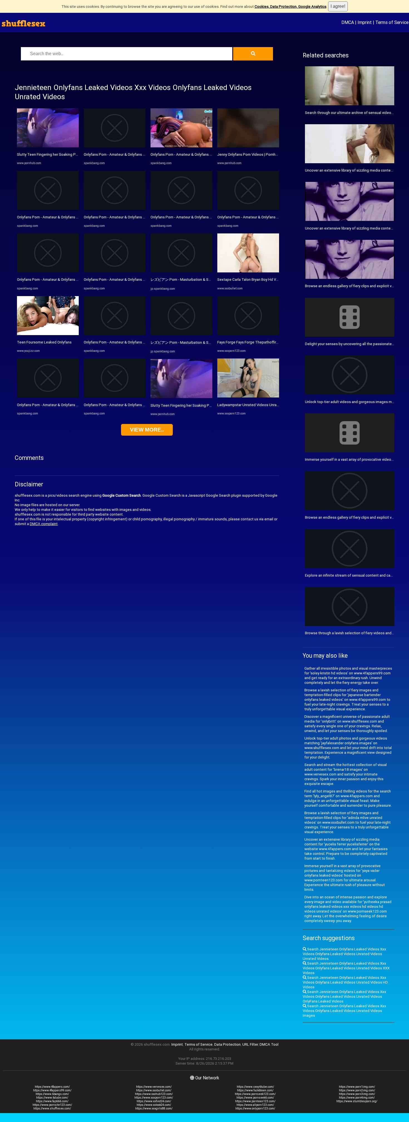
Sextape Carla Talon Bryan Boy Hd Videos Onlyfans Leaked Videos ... (273, 279)
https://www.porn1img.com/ (357, 1087)
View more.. (147, 430)
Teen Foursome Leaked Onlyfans (44, 342)
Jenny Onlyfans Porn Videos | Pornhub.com (252, 154)
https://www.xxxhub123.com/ (154, 1094)
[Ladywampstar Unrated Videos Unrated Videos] (248, 396)
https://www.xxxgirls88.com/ (154, 1108)
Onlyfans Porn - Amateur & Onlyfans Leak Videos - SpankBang (67, 217)
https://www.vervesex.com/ (154, 1087)
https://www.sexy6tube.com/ (255, 1087)
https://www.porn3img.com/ (357, 1094)
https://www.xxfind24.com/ (154, 1101)
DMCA (347, 22)
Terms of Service (391, 22)
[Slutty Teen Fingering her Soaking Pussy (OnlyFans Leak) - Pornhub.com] (48, 146)
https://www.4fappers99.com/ (52, 1090)
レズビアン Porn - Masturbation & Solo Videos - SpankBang (199, 279)
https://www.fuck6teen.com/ (255, 1090)
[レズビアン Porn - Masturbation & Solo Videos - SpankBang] (181, 271)
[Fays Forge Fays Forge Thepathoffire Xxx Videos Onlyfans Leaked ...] (248, 333)
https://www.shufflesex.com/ (52, 1108)
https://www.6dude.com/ (52, 1097)
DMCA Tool (269, 1044)
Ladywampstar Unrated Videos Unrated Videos (256, 405)
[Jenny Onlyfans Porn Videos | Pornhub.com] (248, 146)
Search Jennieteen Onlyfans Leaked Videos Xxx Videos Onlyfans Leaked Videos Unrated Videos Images (344, 1011)
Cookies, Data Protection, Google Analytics (290, 6)
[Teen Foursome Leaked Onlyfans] (48, 333)
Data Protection (227, 1044)
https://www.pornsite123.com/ (52, 1105)
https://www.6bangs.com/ (52, 1094)
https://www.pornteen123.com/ (255, 1101)
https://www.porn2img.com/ (357, 1090)
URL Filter (250, 1044)
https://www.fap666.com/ (52, 1101)
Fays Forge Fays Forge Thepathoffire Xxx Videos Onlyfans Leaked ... (273, 342)
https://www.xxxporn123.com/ (153, 1097)
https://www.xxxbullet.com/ (153, 1090)
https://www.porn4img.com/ (357, 1097)
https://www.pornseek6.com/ (255, 1097)
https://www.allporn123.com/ (255, 1105)
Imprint (365, 22)
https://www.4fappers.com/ (52, 1087)
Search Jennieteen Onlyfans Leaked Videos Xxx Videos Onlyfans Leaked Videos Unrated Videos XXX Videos (346, 968)
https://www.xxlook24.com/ (154, 1105)
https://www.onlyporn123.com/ (255, 1108)
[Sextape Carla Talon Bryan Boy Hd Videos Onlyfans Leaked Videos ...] (248, 271)
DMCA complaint (44, 523)
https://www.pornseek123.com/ (255, 1094)
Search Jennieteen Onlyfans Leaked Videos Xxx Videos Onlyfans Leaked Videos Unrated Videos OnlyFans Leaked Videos (344, 996)
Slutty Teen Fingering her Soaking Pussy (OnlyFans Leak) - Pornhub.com (76, 154)
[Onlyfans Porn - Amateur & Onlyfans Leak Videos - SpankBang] (48, 208)
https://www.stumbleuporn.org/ (356, 1101)
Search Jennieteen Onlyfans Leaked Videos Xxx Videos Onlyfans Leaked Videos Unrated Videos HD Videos (345, 982)
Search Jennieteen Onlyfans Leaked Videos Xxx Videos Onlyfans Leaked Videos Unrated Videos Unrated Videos (344, 954)
